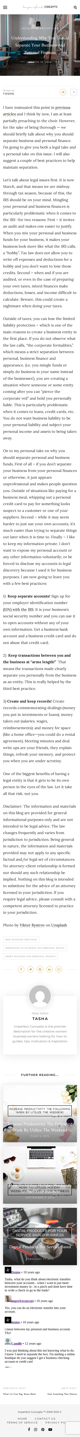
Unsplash (59, 925)
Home (22, 1418)
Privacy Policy (59, 1422)
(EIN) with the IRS (18, 609)
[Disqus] (40, 1316)
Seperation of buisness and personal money (35, 948)
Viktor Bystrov (32, 925)
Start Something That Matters (62, 1394)
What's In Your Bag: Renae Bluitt (19, 1394)
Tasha (8, 93)
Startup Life (47, 28)
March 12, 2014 (40, 62)
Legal (26, 28)
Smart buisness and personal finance (30, 956)
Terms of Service (22, 1422)
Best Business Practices (21, 939)
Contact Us (45, 1418)
